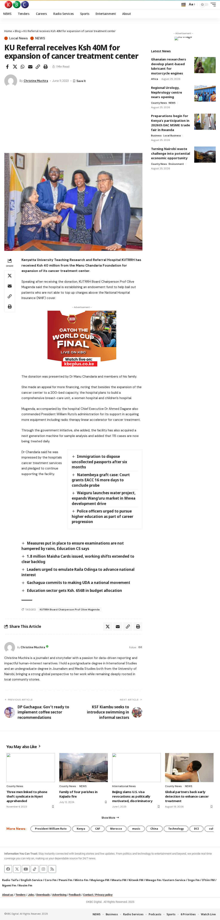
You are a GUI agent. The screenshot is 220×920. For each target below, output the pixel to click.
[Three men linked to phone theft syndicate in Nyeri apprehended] (30, 767)
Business (156, 135)
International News (124, 786)
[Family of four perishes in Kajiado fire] (83, 767)
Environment (176, 163)
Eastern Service (174, 880)
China (154, 828)
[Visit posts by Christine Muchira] (10, 80)
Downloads (43, 894)
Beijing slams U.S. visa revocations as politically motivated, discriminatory (132, 796)
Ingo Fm (194, 880)
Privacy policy (104, 894)
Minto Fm (81, 880)
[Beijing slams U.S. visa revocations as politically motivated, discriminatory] (136, 767)
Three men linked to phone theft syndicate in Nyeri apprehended (26, 796)
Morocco (116, 828)
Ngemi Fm (9, 885)
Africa (154, 78)
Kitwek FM (136, 880)
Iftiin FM (208, 880)
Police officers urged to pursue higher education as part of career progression (102, 516)
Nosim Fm (25, 885)
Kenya (81, 828)
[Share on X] (15, 66)
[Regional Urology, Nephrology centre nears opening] (205, 93)
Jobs (31, 894)
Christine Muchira (36, 81)
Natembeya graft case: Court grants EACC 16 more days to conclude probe (101, 480)
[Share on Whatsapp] (23, 66)
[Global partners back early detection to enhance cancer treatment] (189, 767)
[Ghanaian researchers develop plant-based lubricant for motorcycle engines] (205, 65)
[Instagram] (43, 869)
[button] (183, 4)
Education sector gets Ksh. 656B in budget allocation (74, 590)
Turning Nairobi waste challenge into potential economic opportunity (170, 153)
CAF (97, 828)
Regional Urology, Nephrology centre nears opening (166, 92)
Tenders (20, 894)
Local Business (172, 135)
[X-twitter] (17, 869)
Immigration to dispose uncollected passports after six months (99, 461)
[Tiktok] (34, 869)
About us (7, 894)
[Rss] (52, 869)
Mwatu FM (119, 880)
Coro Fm (51, 880)
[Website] (140, 647)
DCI (196, 828)
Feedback (75, 894)
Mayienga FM (99, 880)
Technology (176, 828)
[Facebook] (8, 869)
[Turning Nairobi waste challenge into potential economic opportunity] (205, 155)
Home (8, 31)
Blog (18, 31)
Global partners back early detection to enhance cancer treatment (187, 796)
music (136, 828)
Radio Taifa (10, 880)
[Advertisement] (73, 121)
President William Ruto (51, 828)
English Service (31, 880)
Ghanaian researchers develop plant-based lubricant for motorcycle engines (168, 66)
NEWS (40, 38)
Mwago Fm (153, 880)
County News (159, 102)
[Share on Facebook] (7, 66)
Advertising (59, 894)
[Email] (30, 66)
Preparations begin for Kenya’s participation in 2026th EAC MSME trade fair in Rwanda (170, 123)
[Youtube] (26, 869)
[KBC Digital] (16, 4)
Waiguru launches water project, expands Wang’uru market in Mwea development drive (104, 498)
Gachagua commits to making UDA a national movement (78, 582)
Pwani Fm (65, 880)
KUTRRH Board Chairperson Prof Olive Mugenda (69, 609)
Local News (18, 38)
